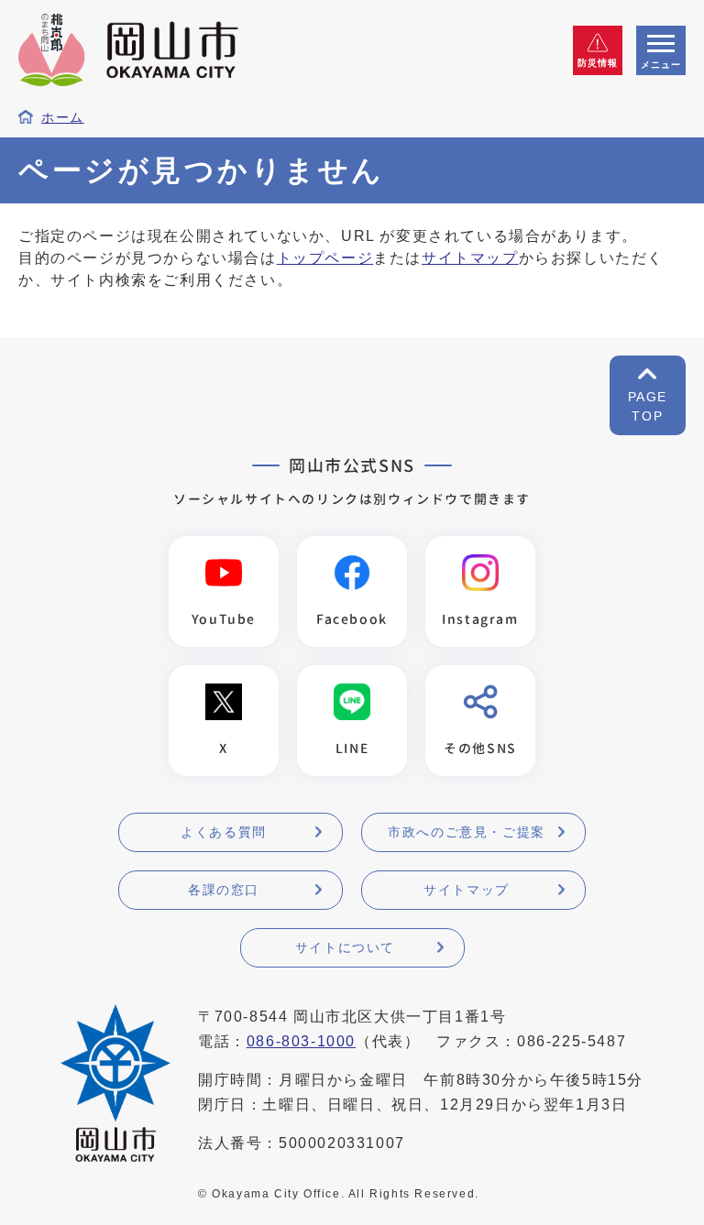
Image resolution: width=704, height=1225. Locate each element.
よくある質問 (224, 832)
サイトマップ (470, 258)
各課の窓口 (223, 889)
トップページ (325, 258)
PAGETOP (647, 406)
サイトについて (345, 947)
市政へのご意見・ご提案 (466, 832)
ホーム (62, 118)
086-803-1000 (301, 1041)
